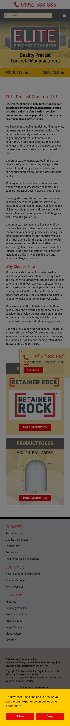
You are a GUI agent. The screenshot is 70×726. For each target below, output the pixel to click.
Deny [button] (50, 716)
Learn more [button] (13, 706)
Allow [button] (20, 716)
